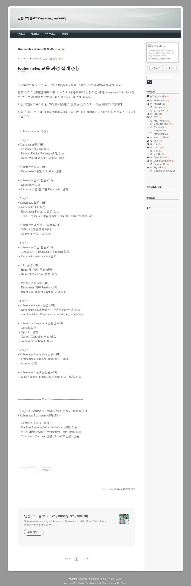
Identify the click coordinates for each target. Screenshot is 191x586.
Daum (105, 583)
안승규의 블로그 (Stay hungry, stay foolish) (42, 18)
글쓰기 (119, 579)
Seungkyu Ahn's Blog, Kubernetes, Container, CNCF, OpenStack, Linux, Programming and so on (65, 523)
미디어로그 (50, 33)
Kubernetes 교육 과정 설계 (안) (45, 58)
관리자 (111, 579)
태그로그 (35, 33)
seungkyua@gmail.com (74, 583)
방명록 (65, 33)
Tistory (124, 583)
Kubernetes (22, 71)
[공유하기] (28, 470)
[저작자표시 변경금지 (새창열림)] (57, 470)
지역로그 (20, 33)
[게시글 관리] (33, 470)
